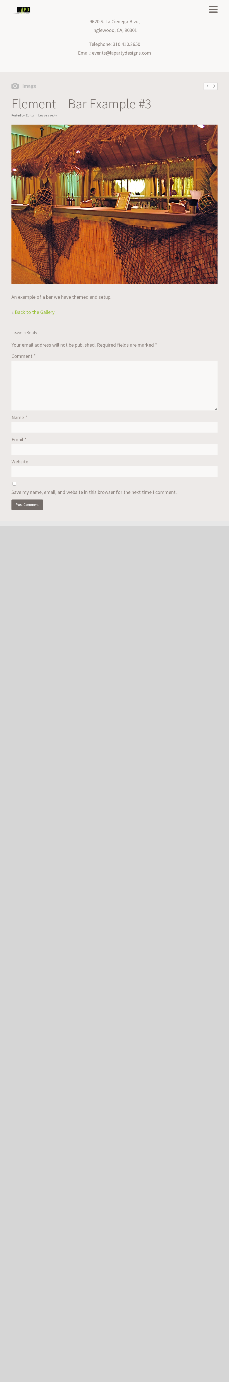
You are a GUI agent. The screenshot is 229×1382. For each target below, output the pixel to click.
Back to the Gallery (34, 312)
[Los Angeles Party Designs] (22, 10)
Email (19, 439)
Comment (23, 356)
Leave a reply (47, 115)
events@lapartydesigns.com (121, 53)
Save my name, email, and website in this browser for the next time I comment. (94, 492)
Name (19, 417)
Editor (30, 115)
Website (19, 461)
